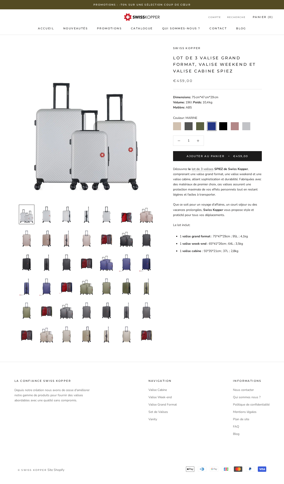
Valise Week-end (160, 397)
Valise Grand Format (162, 404)
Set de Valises (158, 412)
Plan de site (241, 419)
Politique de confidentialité (251, 404)
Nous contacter (243, 390)
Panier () (263, 17)
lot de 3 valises (202, 169)
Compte (214, 17)
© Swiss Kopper (32, 470)
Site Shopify (55, 470)
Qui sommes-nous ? (181, 28)
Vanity (152, 419)
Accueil (46, 28)
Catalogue (142, 28)
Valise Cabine (157, 390)
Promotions (109, 28)
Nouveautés (75, 28)
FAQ (236, 426)
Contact (218, 28)
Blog (241, 28)
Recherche (236, 17)
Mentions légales (244, 412)
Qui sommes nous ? (246, 397)
